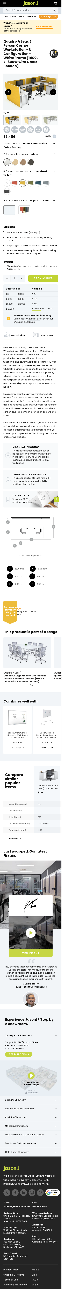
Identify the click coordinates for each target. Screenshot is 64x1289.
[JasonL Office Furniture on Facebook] (15, 1192)
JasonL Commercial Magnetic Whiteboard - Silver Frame (17, 735)
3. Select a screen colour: (25, 173)
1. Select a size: (25, 145)
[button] (4, 3)
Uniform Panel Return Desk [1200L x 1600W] (48, 787)
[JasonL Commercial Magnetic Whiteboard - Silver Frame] (17, 717)
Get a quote (48, 16)
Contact (36, 308)
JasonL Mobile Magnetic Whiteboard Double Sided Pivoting (46, 735)
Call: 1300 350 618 (14, 1048)
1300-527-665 (16, 16)
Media (35, 1269)
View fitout (30, 953)
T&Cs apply (13, 269)
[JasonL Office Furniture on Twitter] (6, 1192)
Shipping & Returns (13, 1275)
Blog (34, 1275)
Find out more (44, 26)
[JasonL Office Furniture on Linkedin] (23, 1192)
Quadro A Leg (11, 672)
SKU (47, 136)
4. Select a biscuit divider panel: (26, 200)
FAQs (35, 1279)
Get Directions (19, 1054)
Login (35, 1284)
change (34, 232)
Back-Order (43, 278)
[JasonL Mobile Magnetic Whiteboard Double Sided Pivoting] (47, 717)
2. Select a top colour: (20, 154)
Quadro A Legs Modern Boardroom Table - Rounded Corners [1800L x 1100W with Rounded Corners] (24, 678)
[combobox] (31, 10)
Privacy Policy (10, 1269)
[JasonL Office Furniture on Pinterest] (40, 1192)
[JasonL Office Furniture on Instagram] (32, 1192)
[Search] (54, 10)
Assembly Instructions (15, 1284)
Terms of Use (10, 1279)
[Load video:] (31, 932)
